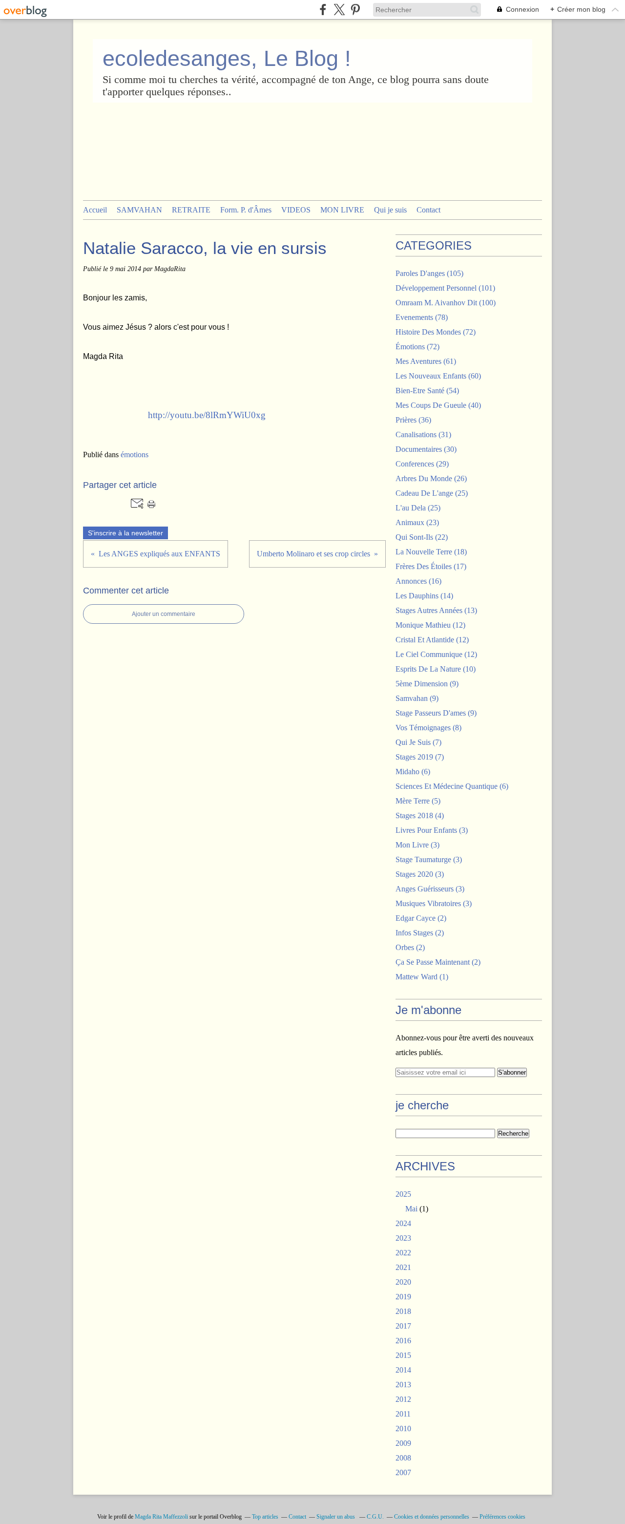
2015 (403, 1355)
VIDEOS (296, 210)
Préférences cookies (502, 1516)
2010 (403, 1428)
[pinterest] (355, 9)
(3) (432, 830)
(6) (413, 771)
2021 (403, 1267)
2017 (403, 1326)
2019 (403, 1296)
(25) (432, 493)
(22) (422, 537)
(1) (422, 977)
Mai (411, 1209)
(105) (429, 273)
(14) (424, 596)
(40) (438, 405)
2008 (403, 1458)
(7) (418, 742)
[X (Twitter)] (339, 9)
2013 (403, 1384)
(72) (436, 332)
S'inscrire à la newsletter (125, 533)
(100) (446, 302)
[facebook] (323, 9)
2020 (403, 1282)
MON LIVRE (342, 210)
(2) (421, 918)
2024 (403, 1223)
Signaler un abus (336, 1516)
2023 (403, 1238)
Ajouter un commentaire (163, 614)
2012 (403, 1399)
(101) (445, 288)
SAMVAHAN (139, 210)
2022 (403, 1253)
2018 (403, 1311)
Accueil (95, 210)
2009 (403, 1443)
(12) (430, 625)
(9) (427, 683)
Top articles (265, 1516)
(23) (417, 522)
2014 (403, 1370)
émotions (134, 454)
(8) (428, 727)
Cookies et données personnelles (431, 1516)
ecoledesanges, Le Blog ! (227, 58)
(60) (438, 376)
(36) (413, 420)
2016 (403, 1340)
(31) (423, 434)
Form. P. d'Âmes (245, 210)
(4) (420, 815)
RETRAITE (191, 210)
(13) (436, 610)
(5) (418, 801)
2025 (403, 1194)
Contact (428, 210)
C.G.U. (375, 1516)
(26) (431, 478)
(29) (422, 464)
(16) (418, 581)
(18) (431, 552)
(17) (431, 566)
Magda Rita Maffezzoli (161, 1516)
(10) (436, 669)
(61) (426, 361)
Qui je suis (390, 210)
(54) (427, 390)
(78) (422, 317)
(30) (426, 449)
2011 (403, 1414)
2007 (403, 1472)
